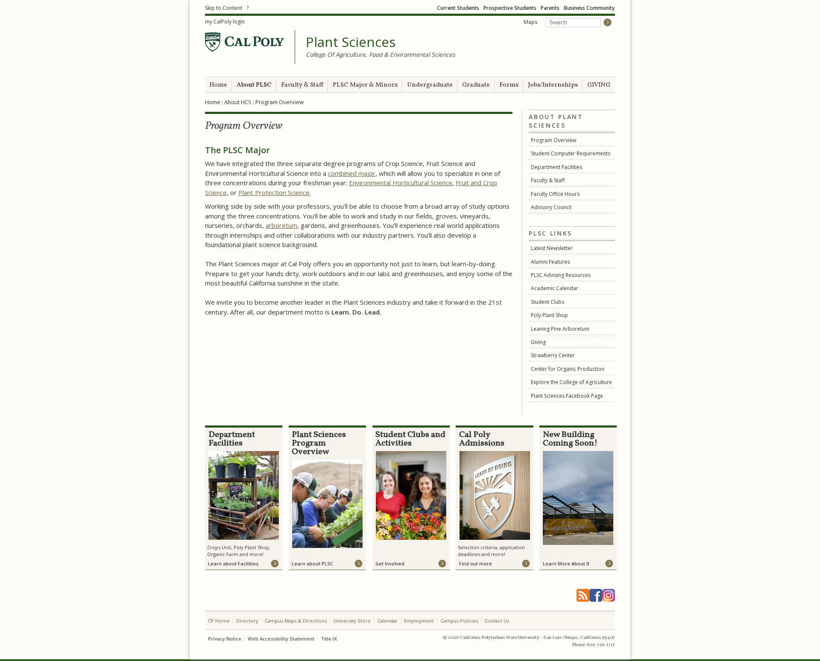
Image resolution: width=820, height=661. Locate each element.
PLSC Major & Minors (365, 85)
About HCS (238, 102)
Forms (508, 85)
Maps (530, 22)
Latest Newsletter (552, 248)
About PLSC (254, 85)
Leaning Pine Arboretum (560, 328)
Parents (550, 8)
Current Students (458, 8)
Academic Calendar (554, 288)
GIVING (598, 85)
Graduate (476, 85)
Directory (247, 620)
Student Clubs (547, 302)
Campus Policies (459, 620)
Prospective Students (509, 8)
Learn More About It (566, 563)
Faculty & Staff (302, 85)
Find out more (475, 563)
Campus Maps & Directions (296, 620)
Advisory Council (551, 207)
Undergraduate (430, 85)
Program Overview (553, 140)
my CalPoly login (225, 21)
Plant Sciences (350, 42)
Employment (419, 620)
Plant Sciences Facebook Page (567, 395)
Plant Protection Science (274, 192)
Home (218, 85)
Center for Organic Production (567, 369)
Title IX (329, 638)
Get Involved (389, 563)
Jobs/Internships (553, 85)
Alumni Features (550, 261)
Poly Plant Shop (549, 315)
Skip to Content (223, 8)
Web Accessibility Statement (281, 638)
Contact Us (496, 620)
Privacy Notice (224, 638)
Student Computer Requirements (570, 153)
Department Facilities (556, 167)
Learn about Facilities (233, 563)
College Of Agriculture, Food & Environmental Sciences (380, 54)
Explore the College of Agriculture (571, 382)
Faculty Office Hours (555, 194)
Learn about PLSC (312, 563)
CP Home (219, 620)
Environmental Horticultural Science (400, 182)
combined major (351, 173)
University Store (352, 620)
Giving (538, 342)
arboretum (281, 225)
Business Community (589, 8)
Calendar (387, 620)
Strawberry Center (553, 355)
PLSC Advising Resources (561, 275)
